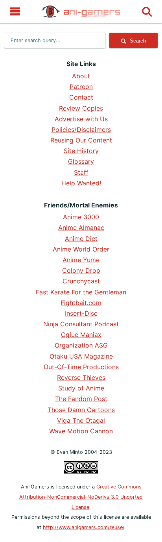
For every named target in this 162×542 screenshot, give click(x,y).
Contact (81, 97)
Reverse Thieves (81, 377)
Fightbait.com (81, 303)
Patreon (81, 87)
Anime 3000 (81, 217)
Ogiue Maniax (81, 335)
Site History (81, 151)
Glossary (81, 161)
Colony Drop (81, 270)
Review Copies (81, 108)
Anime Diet (81, 238)
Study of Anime (81, 388)
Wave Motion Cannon (81, 431)
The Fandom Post (81, 399)
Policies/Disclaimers (81, 129)
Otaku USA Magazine (81, 356)
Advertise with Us (81, 119)
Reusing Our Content (81, 140)
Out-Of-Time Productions (81, 367)
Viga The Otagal (81, 420)
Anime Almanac (81, 227)
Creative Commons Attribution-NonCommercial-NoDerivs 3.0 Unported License (81, 497)
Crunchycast (81, 281)
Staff (81, 172)
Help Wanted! (81, 183)
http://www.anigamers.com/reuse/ (83, 527)
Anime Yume (81, 260)
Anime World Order (81, 249)
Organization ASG (81, 345)
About (81, 76)
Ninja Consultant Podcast (81, 324)
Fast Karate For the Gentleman (81, 292)
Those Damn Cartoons (81, 410)
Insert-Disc (81, 313)
